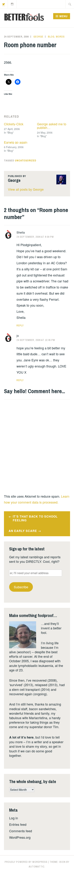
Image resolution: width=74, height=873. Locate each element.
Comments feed (20, 830)
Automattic (37, 866)
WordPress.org (20, 837)
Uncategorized (25, 160)
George (38, 36)
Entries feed (17, 824)
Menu (63, 16)
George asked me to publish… (51, 126)
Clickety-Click (13, 124)
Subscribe (21, 587)
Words (60, 36)
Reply (20, 325)
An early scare (23, 531)
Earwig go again (15, 142)
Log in (13, 818)
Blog (51, 36)
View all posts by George (26, 189)
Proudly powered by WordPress (26, 861)
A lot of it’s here (21, 737)
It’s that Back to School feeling (35, 518)
